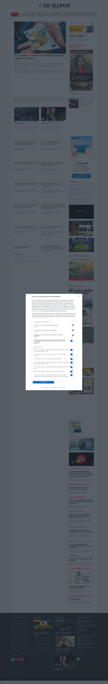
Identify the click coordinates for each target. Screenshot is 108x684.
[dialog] (54, 342)
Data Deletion (46, 387)
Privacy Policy (62, 387)
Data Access (54, 387)
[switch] (72, 325)
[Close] (79, 296)
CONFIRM (43, 382)
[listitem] (54, 322)
